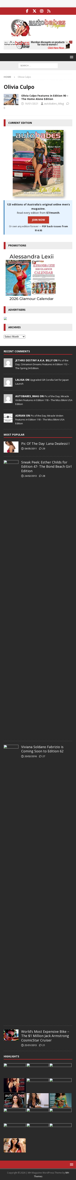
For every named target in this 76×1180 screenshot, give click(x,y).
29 (43, 448)
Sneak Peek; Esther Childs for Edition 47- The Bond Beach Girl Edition (46, 466)
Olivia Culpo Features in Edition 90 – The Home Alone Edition (44, 97)
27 (43, 756)
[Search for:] (38, 65)
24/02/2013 (31, 476)
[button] (71, 57)
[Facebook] (27, 11)
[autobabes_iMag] (8, 401)
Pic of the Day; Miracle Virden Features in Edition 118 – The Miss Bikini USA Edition (43, 400)
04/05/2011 (31, 448)
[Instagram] (41, 11)
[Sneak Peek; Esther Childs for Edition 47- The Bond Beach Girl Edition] (11, 598)
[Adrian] (8, 420)
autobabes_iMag (54, 103)
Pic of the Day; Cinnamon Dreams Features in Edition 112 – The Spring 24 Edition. (42, 364)
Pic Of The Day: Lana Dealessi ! (45, 443)
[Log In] (49, 11)
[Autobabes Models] (11, 99)
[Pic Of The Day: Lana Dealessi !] (11, 447)
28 (43, 476)
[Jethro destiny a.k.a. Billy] (8, 365)
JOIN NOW (38, 219)
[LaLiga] (8, 384)
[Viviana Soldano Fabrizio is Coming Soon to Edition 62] (11, 883)
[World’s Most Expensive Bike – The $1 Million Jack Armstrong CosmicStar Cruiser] (11, 1035)
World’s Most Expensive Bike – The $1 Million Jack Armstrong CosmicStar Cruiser (45, 1035)
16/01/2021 (31, 103)
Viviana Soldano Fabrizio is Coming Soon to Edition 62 (42, 749)
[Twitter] (34, 11)
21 (43, 1045)
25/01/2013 (31, 1045)
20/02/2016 (31, 756)
